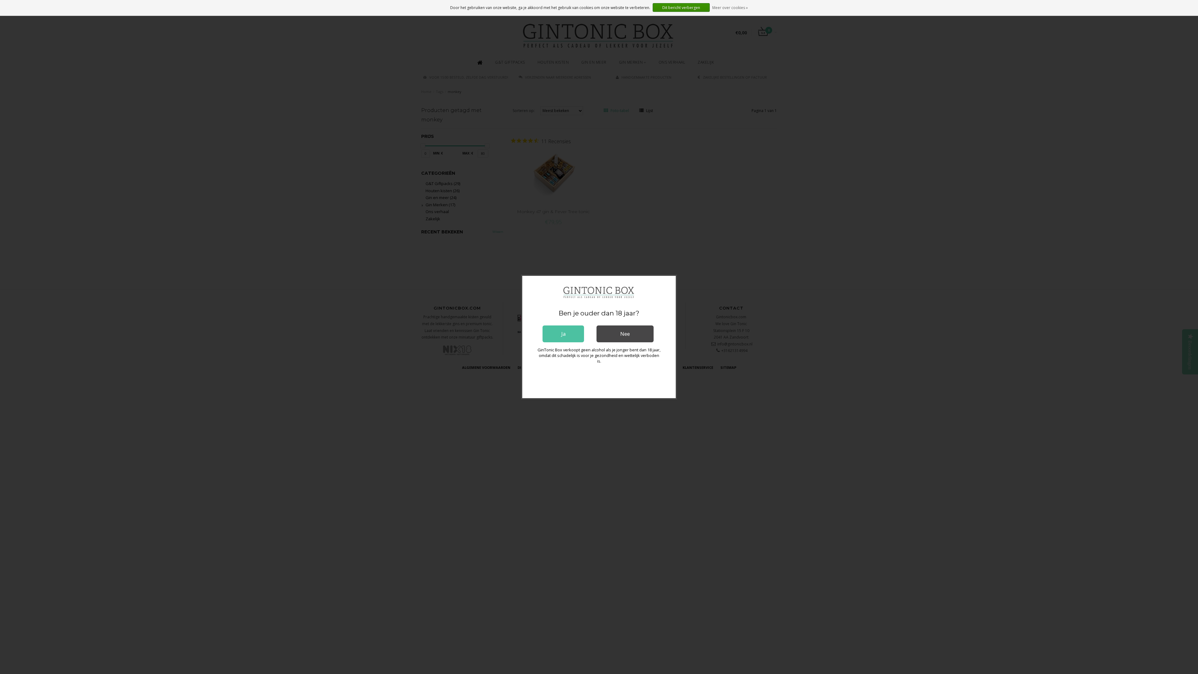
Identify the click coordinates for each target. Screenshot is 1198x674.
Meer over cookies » (730, 7)
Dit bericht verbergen (681, 7)
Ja (563, 333)
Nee (625, 333)
